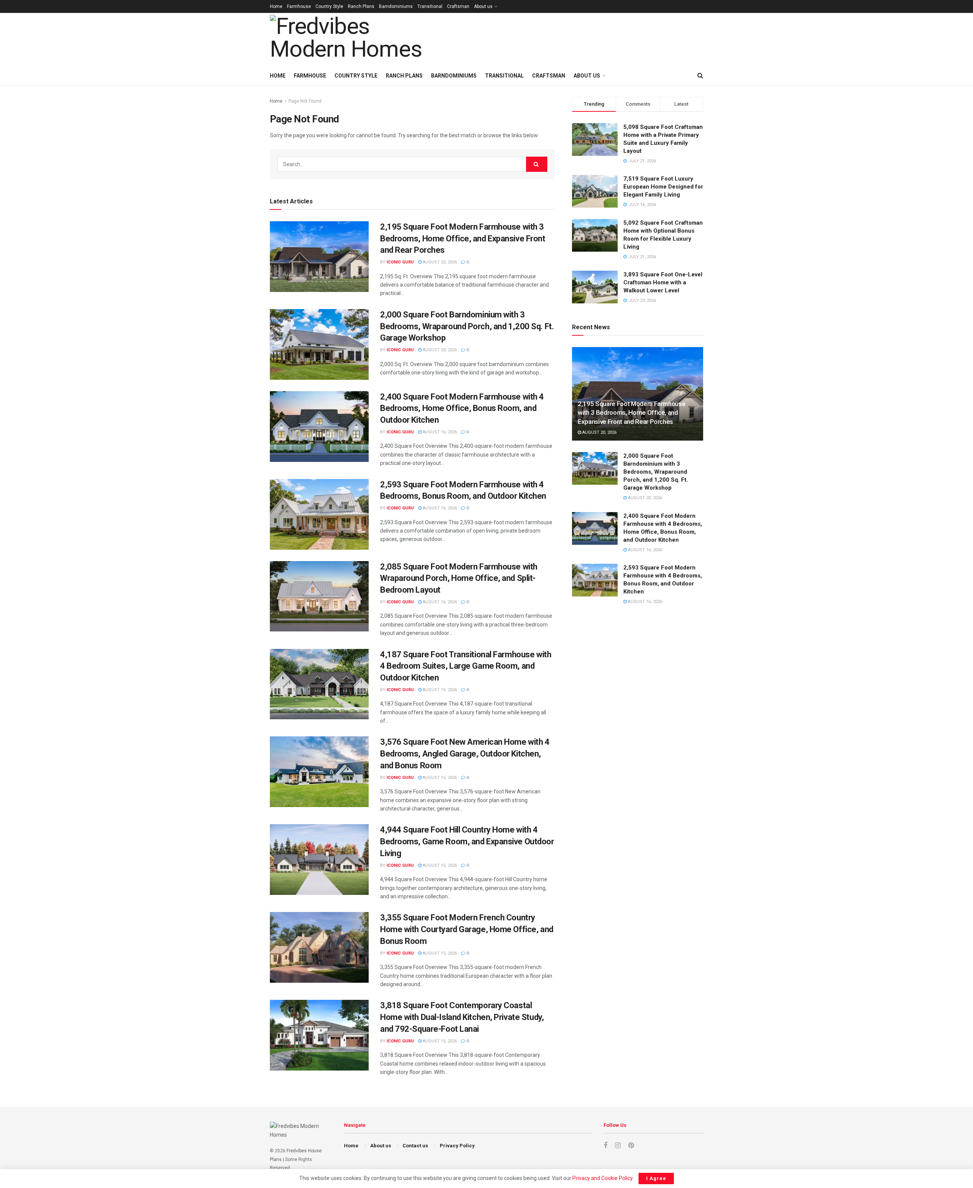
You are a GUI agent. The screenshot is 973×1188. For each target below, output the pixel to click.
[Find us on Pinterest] (631, 1145)
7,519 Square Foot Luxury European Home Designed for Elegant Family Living (663, 186)
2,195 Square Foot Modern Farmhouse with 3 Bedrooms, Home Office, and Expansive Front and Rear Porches (462, 238)
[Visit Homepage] (355, 39)
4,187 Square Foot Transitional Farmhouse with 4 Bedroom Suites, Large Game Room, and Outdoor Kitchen (465, 666)
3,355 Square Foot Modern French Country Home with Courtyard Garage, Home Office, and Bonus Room (466, 929)
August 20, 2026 (439, 262)
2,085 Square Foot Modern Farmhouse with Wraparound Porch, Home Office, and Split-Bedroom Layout (458, 578)
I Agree (656, 1178)
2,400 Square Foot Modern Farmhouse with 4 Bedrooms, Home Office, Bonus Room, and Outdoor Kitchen (462, 408)
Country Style (329, 6)
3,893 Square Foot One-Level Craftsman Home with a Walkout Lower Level (662, 282)
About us (483, 6)
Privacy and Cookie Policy (602, 1178)
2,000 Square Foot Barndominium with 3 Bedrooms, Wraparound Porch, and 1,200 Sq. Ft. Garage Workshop (467, 326)
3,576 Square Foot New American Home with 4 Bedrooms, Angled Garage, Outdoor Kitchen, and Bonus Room (465, 753)
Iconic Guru (400, 262)
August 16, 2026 (439, 432)
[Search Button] (700, 75)
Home (276, 6)
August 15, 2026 (439, 689)
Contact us (415, 1145)
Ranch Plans (361, 6)
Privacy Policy (457, 1145)
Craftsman (458, 6)
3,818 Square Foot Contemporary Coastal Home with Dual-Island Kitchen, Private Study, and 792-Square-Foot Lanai (462, 1017)
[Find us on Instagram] (618, 1145)
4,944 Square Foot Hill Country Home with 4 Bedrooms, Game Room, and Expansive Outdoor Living (467, 841)
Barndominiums (396, 6)
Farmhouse (299, 6)
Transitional (429, 6)
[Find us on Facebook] (605, 1145)
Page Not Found (305, 101)
